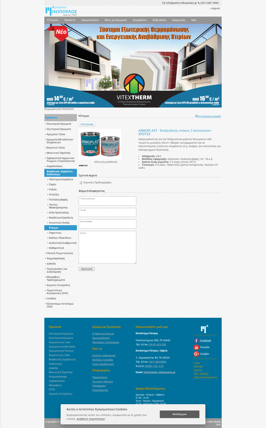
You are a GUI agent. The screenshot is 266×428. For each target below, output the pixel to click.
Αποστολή (86, 269)
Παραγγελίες (100, 377)
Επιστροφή (87, 124)
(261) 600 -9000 (209, 2)
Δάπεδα (53, 368)
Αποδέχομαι (179, 414)
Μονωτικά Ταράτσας (61, 372)
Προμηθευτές (100, 390)
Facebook (205, 340)
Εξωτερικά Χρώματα (61, 338)
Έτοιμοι (84, 115)
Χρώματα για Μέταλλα (62, 346)
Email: (83, 210)
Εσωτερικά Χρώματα (61, 333)
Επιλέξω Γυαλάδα (102, 359)
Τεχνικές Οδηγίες (102, 381)
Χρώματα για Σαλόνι (56, 109)
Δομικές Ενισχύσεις (61, 393)
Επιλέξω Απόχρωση (103, 355)
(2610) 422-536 (157, 344)
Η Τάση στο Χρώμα (103, 333)
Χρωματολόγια (101, 338)
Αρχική (216, 8)
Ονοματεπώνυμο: (88, 199)
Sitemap (198, 366)
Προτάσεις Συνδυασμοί (105, 342)
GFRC (52, 389)
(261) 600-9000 (157, 361)
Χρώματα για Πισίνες (61, 350)
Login (197, 362)
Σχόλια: (83, 233)
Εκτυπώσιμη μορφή (209, 116)
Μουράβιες (55, 385)
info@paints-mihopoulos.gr (181, 2)
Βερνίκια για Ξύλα (59, 355)
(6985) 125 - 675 (154, 366)
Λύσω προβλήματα (103, 364)
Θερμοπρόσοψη (58, 376)
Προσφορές (99, 385)
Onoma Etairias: (86, 221)
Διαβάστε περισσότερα (91, 418)
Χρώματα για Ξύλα (59, 342)
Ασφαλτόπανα (57, 380)
